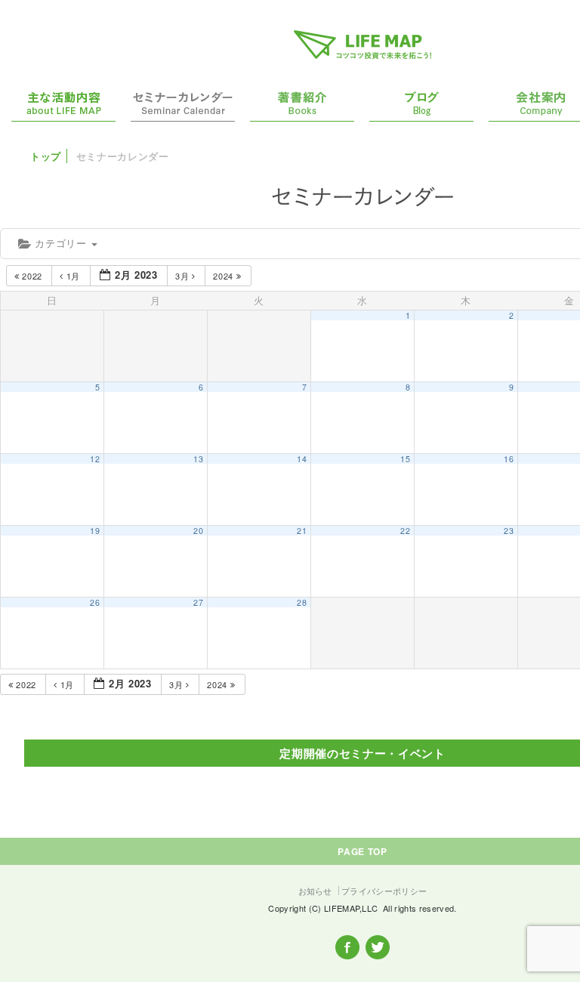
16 (509, 459)
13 (198, 459)
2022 (32, 276)
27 (198, 602)
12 (95, 459)
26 (95, 602)
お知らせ (315, 890)
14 (302, 459)
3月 (183, 276)
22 (405, 530)
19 (95, 530)
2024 (224, 276)
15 (405, 459)
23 (509, 530)
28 (302, 602)
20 (198, 530)
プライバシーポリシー (384, 891)
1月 (73, 276)
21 (302, 530)
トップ (45, 156)
